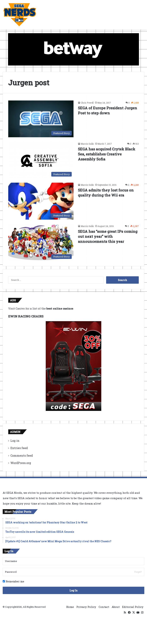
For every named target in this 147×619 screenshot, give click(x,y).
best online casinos (59, 308)
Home (70, 607)
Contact (104, 607)
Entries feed (19, 448)
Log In (74, 590)
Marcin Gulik (87, 143)
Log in (14, 440)
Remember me (14, 581)
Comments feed (21, 455)
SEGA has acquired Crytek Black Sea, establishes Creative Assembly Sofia (106, 154)
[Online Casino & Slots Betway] (73, 49)
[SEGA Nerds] (20, 15)
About (116, 607)
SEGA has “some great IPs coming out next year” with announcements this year (107, 236)
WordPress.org (20, 463)
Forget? (138, 571)
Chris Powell (87, 102)
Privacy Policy (86, 607)
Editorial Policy (132, 607)
